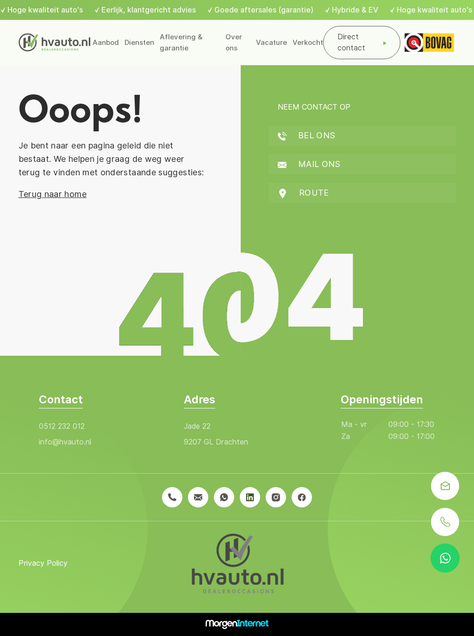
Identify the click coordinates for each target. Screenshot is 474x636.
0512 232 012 (62, 426)
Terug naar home (53, 194)
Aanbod (106, 42)
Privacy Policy (43, 563)
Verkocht (308, 42)
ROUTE (313, 193)
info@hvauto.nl (65, 442)
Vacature (271, 42)
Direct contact (351, 42)
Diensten (139, 42)
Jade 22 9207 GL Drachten (216, 434)
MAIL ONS (318, 164)
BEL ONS (316, 135)
